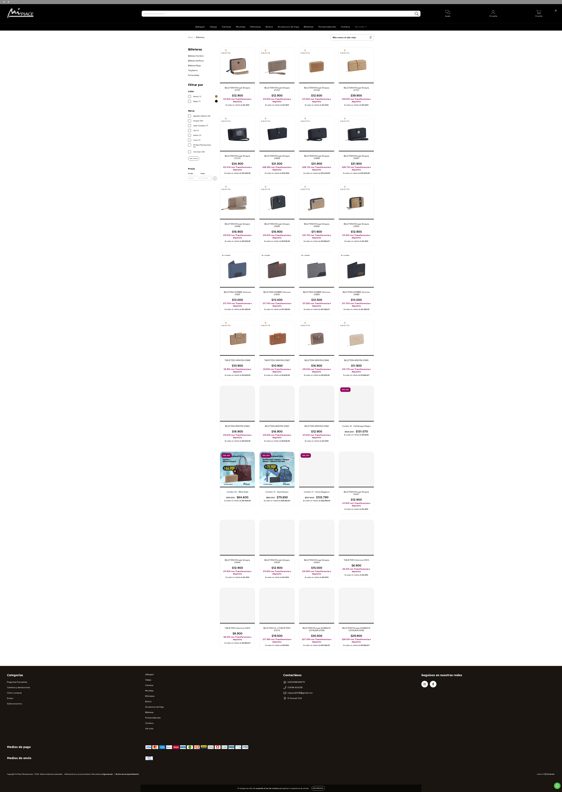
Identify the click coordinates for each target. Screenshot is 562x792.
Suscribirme (281, 43)
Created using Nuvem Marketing (281, 54)
